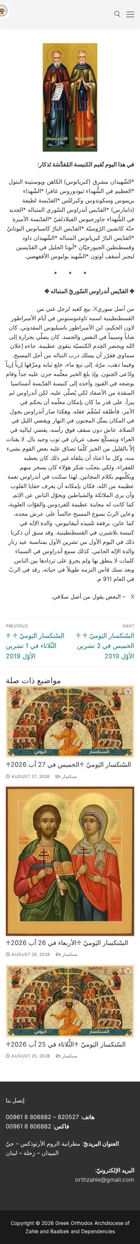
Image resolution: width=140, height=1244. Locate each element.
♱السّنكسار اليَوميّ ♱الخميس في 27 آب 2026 (68, 764)
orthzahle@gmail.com (104, 1179)
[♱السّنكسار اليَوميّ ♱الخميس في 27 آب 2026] (70, 721)
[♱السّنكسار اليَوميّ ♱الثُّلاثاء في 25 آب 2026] (70, 1001)
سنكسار (68, 776)
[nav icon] (130, 14)
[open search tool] (117, 14)
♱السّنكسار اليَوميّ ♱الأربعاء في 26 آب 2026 (67, 943)
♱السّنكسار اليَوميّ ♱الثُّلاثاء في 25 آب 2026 (66, 1044)
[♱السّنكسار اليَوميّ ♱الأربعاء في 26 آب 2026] (70, 861)
